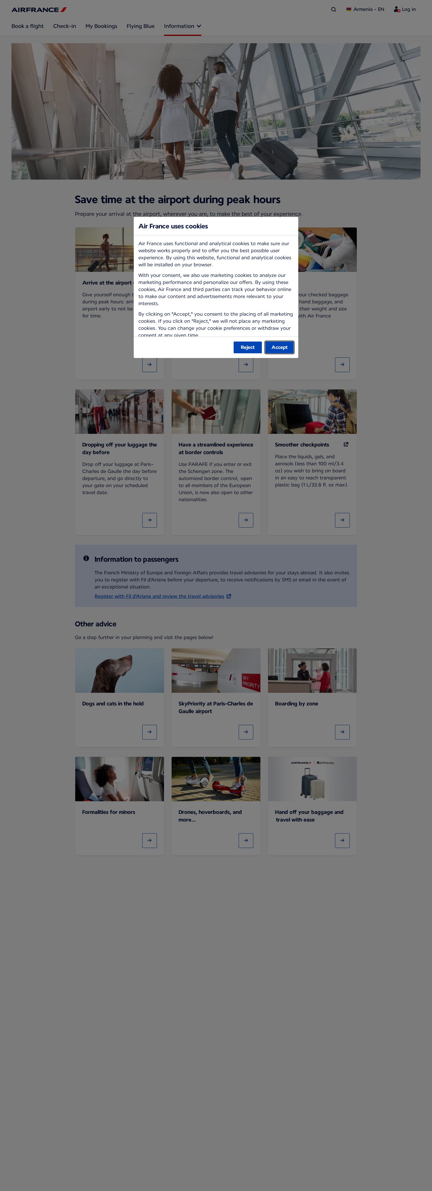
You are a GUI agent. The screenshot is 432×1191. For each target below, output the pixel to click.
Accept (280, 347)
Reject (248, 347)
